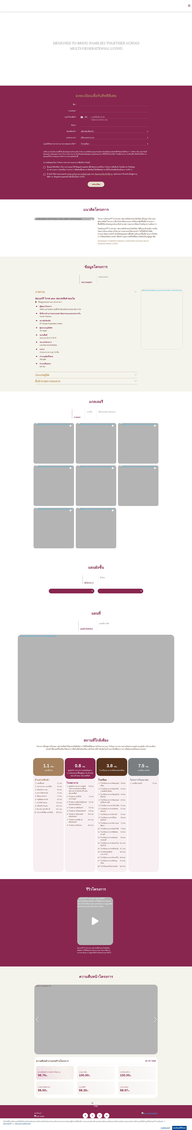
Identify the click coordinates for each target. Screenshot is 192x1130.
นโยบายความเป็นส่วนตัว (23, 1124)
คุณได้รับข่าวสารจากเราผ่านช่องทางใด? (60, 144)
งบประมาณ (71, 138)
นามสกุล (72, 111)
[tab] (85, 279)
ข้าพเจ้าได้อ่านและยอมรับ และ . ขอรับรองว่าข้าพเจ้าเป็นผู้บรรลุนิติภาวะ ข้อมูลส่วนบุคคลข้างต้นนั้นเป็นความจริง (92, 175)
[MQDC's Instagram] (99, 1115)
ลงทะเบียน (96, 184)
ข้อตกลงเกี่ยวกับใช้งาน (104, 174)
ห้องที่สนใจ (71, 131)
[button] (155, 1019)
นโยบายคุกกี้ (7, 1124)
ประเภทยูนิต (42, 374)
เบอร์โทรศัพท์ (70, 117)
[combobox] (85, 117)
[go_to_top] (96, 1106)
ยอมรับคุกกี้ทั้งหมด (179, 1128)
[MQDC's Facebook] (85, 1115)
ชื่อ (74, 104)
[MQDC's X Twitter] (92, 1115)
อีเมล (73, 125)
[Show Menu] (189, 5)
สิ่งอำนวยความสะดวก (47, 381)
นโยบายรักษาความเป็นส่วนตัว (79, 174)
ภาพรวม (40, 291)
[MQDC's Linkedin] (106, 1115)
